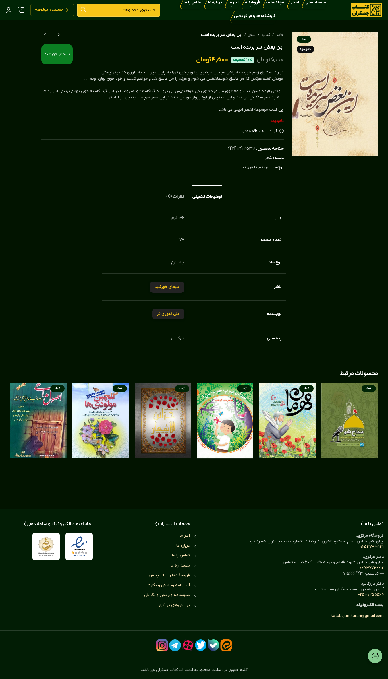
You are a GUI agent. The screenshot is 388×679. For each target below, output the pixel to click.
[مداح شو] (349, 440)
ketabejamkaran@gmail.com (357, 616)
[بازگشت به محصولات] (51, 35)
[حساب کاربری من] (8, 10)
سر (243, 167)
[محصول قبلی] (58, 35)
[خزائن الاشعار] (163, 440)
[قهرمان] (287, 440)
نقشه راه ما (180, 565)
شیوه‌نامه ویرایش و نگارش (167, 595)
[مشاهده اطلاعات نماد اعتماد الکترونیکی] (79, 546)
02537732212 (372, 568)
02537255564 (371, 594)
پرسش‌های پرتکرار (174, 605)
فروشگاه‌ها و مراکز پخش (169, 575)
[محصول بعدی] (44, 35)
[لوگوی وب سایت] (366, 10)
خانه (280, 35)
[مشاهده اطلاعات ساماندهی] (46, 546)
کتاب (266, 35)
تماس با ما (181, 555)
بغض (252, 167)
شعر (252, 35)
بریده (263, 167)
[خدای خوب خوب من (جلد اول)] (225, 440)
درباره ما (183, 545)
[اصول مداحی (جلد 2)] (38, 440)
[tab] (207, 193)
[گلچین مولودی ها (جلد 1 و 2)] (100, 440)
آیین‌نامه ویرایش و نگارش (168, 585)
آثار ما (185, 535)
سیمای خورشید (57, 54)
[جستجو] (83, 10)
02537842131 (372, 547)
